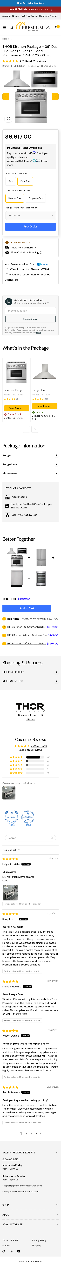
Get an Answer (30, 319)
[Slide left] (5, 96)
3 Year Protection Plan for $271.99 (29, 269)
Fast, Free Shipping (30, 16)
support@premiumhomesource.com (22, 1185)
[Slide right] (55, 96)
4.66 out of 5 (39, 746)
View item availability (23, 247)
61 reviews (39, 61)
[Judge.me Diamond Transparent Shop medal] (27, 817)
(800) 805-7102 (11, 1159)
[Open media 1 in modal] (30, 96)
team (38, 333)
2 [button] (26, 1133)
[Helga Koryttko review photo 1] (10, 893)
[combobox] (31, 215)
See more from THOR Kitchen (30, 717)
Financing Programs (49, 16)
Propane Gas (36, 198)
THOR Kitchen (18, 65)
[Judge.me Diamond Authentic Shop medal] (11, 817)
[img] (10, 859)
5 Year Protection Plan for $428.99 (29, 274)
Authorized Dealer (10, 16)
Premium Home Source (33, 1262)
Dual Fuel (25, 181)
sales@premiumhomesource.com (20, 1191)
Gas (10, 181)
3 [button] (31, 1133)
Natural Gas (14, 198)
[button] (4, 27)
